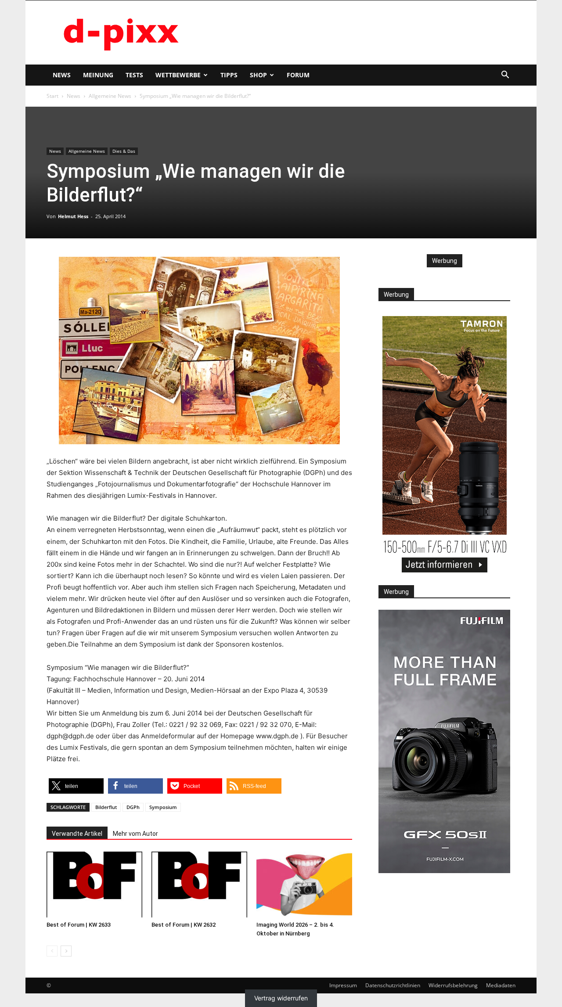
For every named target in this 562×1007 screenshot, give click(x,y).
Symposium (163, 807)
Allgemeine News (110, 96)
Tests (134, 75)
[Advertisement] (355, 32)
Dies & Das (123, 151)
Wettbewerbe (178, 75)
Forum (298, 75)
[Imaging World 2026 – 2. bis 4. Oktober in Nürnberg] (304, 884)
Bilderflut (106, 807)
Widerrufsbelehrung (453, 985)
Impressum (343, 985)
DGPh (133, 807)
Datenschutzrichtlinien (392, 985)
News (62, 75)
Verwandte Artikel (77, 833)
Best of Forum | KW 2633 (79, 924)
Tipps (229, 75)
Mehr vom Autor (135, 833)
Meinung (98, 75)
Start (52, 96)
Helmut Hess (73, 216)
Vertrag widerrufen (281, 998)
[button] (504, 76)
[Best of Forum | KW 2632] (199, 884)
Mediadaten (500, 985)
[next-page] (66, 951)
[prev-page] (52, 951)
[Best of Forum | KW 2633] (94, 884)
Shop (258, 75)
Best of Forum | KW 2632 (183, 924)
